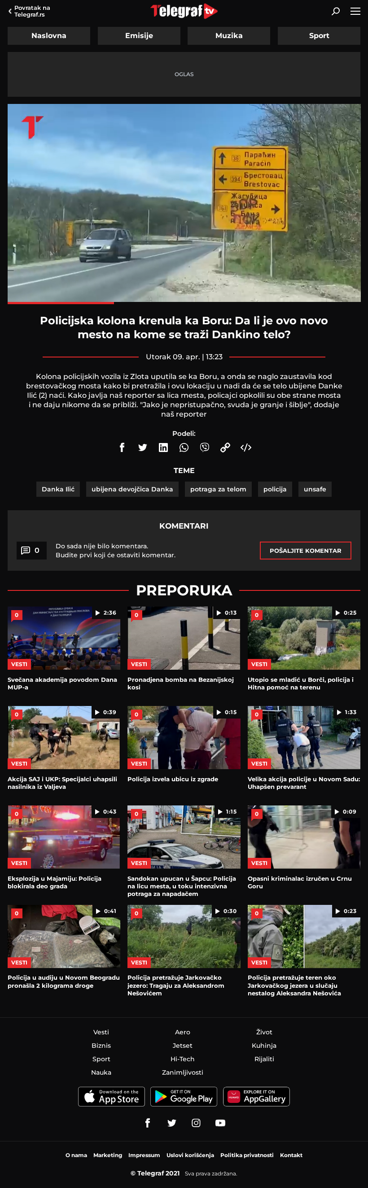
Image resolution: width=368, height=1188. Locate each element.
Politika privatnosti (247, 1155)
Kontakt (291, 1155)
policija (275, 489)
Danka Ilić (58, 489)
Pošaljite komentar (306, 550)
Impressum (144, 1155)
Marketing (107, 1155)
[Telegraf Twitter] (172, 1123)
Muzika (229, 35)
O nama (76, 1155)
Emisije (139, 35)
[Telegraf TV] (220, 1123)
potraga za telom (218, 489)
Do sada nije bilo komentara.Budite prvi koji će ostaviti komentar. (115, 550)
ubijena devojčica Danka (132, 489)
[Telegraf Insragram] (196, 1123)
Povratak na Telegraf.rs (32, 11)
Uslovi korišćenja (190, 1155)
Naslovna (48, 35)
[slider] (184, 303)
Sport (319, 35)
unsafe (315, 489)
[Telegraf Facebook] (148, 1123)
